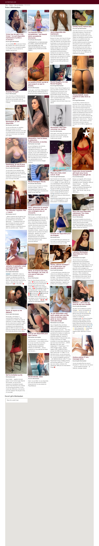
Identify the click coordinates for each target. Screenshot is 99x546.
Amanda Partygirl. (12, 92)
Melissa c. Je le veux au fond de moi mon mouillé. (82, 303)
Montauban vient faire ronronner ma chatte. (58, 128)
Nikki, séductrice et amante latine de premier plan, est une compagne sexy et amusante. (38, 210)
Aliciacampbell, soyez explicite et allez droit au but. (81, 96)
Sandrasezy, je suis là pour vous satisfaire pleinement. (15, 165)
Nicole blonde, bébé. (35, 377)
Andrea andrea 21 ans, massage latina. (81, 358)
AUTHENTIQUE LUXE (10, 2)
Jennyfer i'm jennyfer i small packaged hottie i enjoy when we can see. (16, 268)
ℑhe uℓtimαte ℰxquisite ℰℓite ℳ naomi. (16, 211)
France (11, 5)
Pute (6, 5)
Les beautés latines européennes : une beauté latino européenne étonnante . (37, 35)
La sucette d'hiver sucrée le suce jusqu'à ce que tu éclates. (38, 84)
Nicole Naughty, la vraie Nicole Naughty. (59, 83)
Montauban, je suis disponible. (12, 122)
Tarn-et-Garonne (18, 5)
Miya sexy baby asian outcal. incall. (58, 174)
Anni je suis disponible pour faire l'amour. (38, 334)
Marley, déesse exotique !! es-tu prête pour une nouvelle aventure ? (59, 266)
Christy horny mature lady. (82, 26)
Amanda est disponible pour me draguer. (60, 234)
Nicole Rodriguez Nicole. (37, 182)
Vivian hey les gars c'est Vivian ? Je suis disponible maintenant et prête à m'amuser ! (15, 37)
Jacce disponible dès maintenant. (58, 33)
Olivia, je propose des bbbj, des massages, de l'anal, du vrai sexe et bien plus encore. (38, 273)
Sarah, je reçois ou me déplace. (14, 311)
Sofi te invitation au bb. (14, 375)
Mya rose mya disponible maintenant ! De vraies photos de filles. (82, 213)
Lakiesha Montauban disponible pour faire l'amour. (80, 254)
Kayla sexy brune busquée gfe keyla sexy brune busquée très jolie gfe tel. (82, 173)
